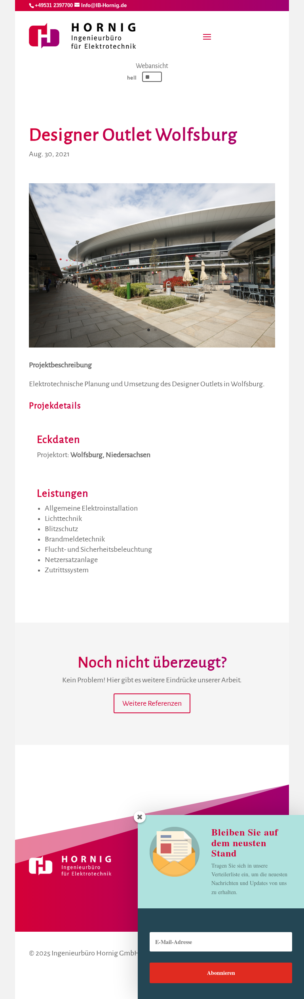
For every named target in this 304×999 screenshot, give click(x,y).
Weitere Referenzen (152, 703)
